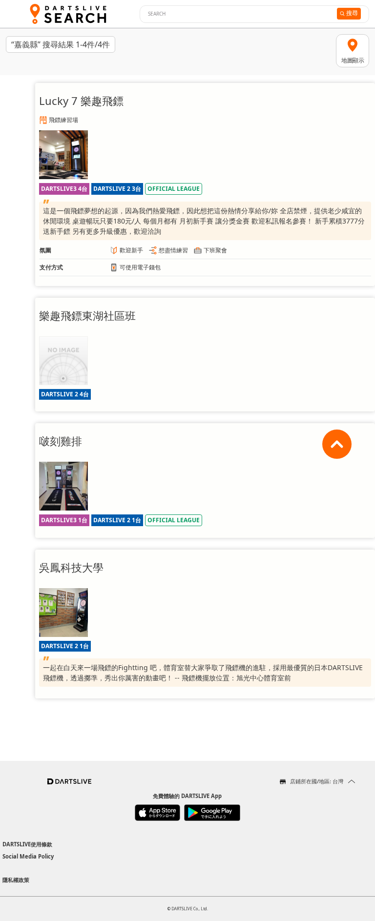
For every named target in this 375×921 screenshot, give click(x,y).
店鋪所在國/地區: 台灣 (316, 781)
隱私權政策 (15, 879)
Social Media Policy (28, 856)
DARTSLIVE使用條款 (27, 844)
